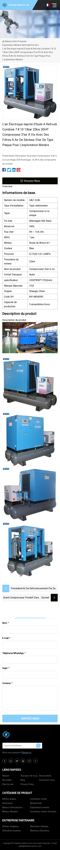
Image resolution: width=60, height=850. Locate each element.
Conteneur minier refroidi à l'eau (43, 812)
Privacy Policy (27, 784)
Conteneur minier (38, 799)
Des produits (20, 41)
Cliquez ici (26, 752)
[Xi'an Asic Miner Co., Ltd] (17, 734)
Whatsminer (36, 803)
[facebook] (4, 761)
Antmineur (7, 803)
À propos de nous (29, 775)
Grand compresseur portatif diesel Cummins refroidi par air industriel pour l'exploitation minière (22, 598)
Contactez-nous (47, 780)
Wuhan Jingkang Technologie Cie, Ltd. (12, 827)
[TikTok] (35, 761)
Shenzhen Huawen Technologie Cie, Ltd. (12, 831)
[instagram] (29, 761)
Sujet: (5, 668)
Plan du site (8, 784)
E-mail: (6, 638)
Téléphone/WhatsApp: (14, 653)
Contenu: (7, 683)
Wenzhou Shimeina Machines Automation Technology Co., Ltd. (41, 831)
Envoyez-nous (32, 180)
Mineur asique (9, 799)
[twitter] (17, 761)
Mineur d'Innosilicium (12, 807)
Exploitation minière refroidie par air (20, 45)
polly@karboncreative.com (30, 846)
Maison (8, 41)
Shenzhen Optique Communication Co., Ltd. (42, 827)
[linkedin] (10, 761)
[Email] (38, 745)
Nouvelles (7, 780)
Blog (23, 780)
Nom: (5, 623)
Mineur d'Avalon (10, 811)
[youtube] (23, 761)
